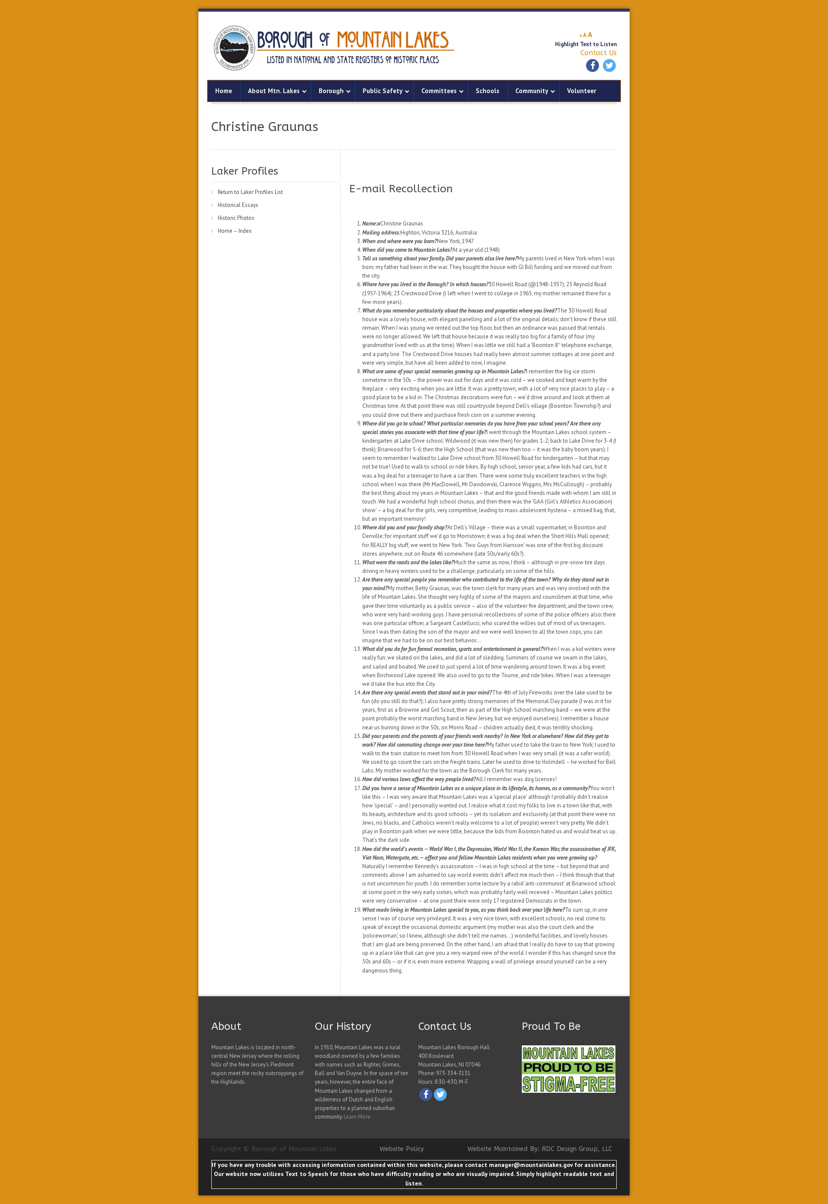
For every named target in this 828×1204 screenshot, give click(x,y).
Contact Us (598, 53)
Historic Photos (236, 218)
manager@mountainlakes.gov (531, 1165)
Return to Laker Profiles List (250, 192)
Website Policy (402, 1149)
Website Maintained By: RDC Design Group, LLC (539, 1149)
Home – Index (235, 231)
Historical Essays (238, 205)
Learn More (357, 1116)
